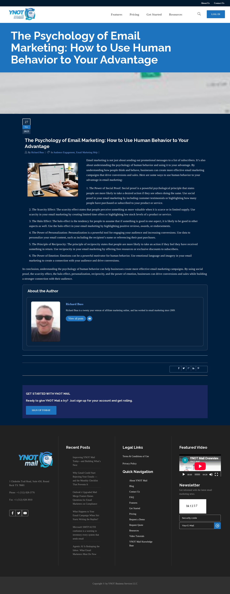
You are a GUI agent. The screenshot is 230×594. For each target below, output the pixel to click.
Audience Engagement (64, 152)
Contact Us (219, 3)
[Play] (183, 474)
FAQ (131, 497)
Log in (215, 14)
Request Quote (136, 525)
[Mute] (211, 474)
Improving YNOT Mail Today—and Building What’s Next (87, 461)
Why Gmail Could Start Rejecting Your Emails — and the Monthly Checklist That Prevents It (85, 479)
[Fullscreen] (216, 474)
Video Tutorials (136, 536)
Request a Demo (137, 519)
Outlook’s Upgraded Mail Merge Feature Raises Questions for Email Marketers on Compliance (85, 498)
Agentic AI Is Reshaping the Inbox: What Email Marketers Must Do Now (86, 550)
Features (133, 503)
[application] (200, 466)
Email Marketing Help (86, 152)
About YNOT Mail (138, 480)
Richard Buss (37, 152)
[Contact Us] (89, 318)
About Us (205, 3)
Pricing (132, 514)
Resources (134, 530)
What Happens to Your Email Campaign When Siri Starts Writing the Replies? (86, 515)
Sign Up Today (41, 410)
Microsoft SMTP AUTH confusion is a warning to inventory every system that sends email (86, 533)
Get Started (134, 508)
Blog (131, 486)
